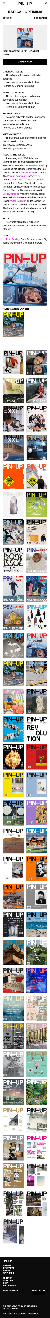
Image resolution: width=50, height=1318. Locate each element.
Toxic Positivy (12, 239)
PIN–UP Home (9, 1286)
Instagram (19, 1314)
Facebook (33, 1314)
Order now (25, 62)
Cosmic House (28, 172)
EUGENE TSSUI (11, 113)
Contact (7, 1278)
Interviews (9, 1268)
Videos (6, 1271)
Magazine (8, 1281)
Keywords (8, 1273)
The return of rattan (34, 165)
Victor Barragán (18, 201)
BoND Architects (11, 194)
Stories (7, 1266)
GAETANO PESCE (13, 71)
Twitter (7, 1314)
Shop (5, 1283)
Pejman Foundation (17, 176)
